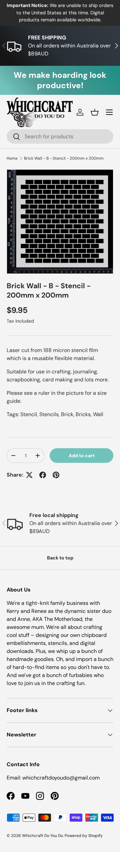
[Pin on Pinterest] (56, 475)
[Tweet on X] (29, 475)
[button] (94, 112)
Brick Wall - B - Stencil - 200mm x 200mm (64, 158)
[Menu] (109, 112)
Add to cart (82, 456)
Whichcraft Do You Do (42, 835)
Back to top (60, 558)
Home (12, 158)
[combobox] (60, 136)
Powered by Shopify (84, 835)
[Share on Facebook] (42, 475)
